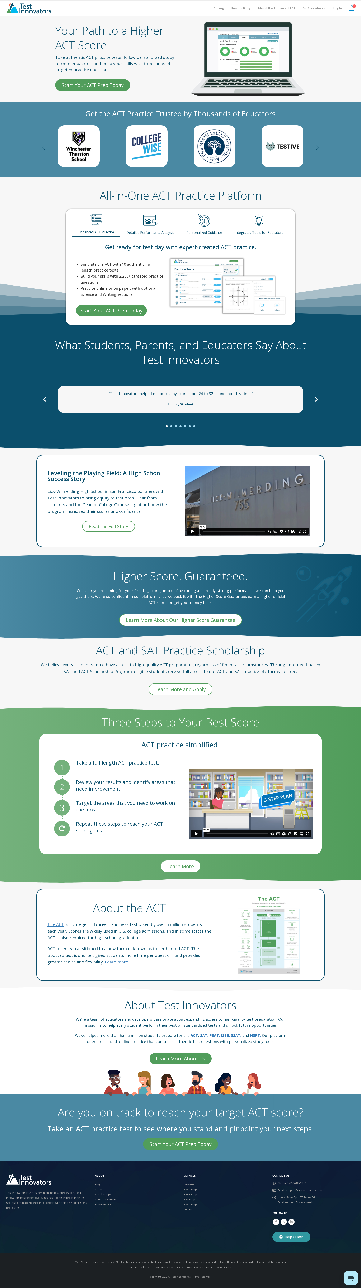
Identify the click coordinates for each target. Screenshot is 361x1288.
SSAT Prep (190, 1189)
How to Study (241, 8)
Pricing (219, 8)
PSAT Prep (190, 1204)
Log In (337, 8)
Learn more (116, 962)
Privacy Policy (103, 1204)
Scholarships (103, 1194)
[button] (44, 146)
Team (98, 1189)
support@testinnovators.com (303, 1190)
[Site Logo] (28, 8)
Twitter (284, 1222)
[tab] (96, 223)
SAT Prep (189, 1199)
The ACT (55, 924)
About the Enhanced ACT (276, 8)
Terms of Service (105, 1199)
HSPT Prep (190, 1194)
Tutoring (189, 1209)
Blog (97, 1184)
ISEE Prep (190, 1184)
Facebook (276, 1222)
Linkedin (291, 1222)
